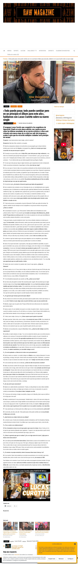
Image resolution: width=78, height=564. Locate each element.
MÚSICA (9, 50)
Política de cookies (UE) (13, 54)
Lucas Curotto (18, 541)
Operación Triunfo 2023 (32, 541)
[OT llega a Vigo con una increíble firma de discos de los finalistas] (42, 526)
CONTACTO (51, 50)
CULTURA (23, 50)
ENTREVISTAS (42, 50)
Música (20, 106)
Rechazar (61, 558)
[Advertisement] (39, 34)
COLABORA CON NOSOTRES (63, 50)
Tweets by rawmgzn (59, 106)
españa (12, 541)
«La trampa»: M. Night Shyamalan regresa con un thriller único (17, 547)
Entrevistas (14, 106)
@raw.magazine (60, 115)
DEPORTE (16, 50)
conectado (16, 554)
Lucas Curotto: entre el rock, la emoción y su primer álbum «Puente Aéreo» (25, 532)
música (24, 541)
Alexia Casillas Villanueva (25, 123)
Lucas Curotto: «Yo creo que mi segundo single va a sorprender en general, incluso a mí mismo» (10, 532)
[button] (75, 544)
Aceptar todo (51, 558)
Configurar (70, 558)
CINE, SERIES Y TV (32, 50)
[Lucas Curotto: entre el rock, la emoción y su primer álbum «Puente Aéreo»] (26, 526)
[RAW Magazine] (4, 51)
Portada (5, 59)
